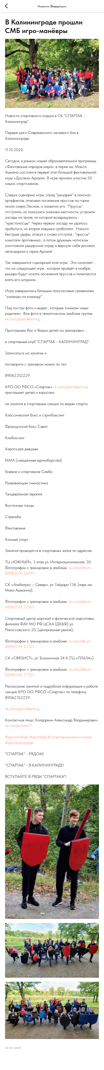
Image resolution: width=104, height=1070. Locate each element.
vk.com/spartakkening (22, 319)
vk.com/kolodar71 (19, 725)
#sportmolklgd (16, 737)
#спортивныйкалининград (69, 737)
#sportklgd (38, 737)
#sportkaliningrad (19, 742)
